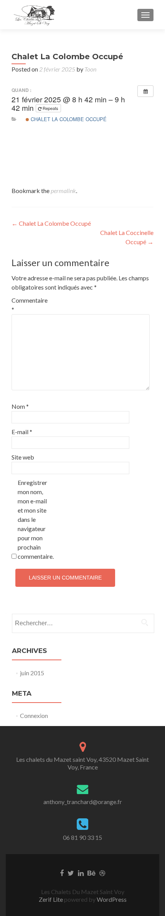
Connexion (34, 715)
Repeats (50, 108)
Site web (23, 457)
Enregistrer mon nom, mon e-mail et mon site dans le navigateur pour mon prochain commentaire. (34, 519)
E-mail (22, 431)
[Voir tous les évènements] (145, 91)
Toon (90, 69)
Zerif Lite (51, 899)
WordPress (111, 899)
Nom (20, 406)
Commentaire (28, 304)
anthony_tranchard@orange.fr (82, 801)
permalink (63, 190)
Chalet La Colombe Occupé (68, 119)
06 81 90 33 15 (82, 837)
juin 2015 (32, 672)
